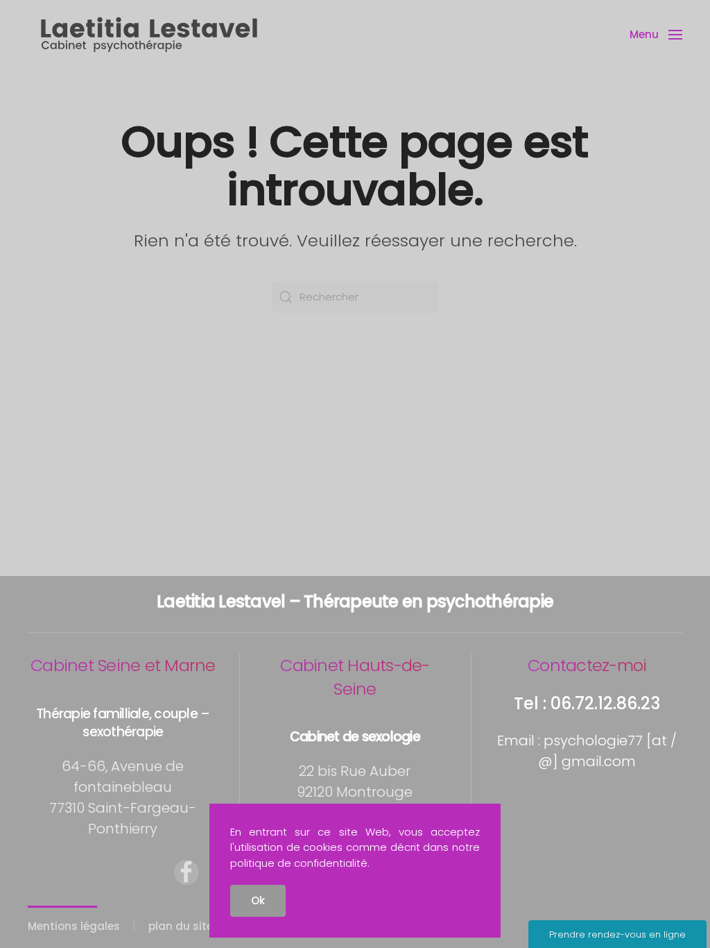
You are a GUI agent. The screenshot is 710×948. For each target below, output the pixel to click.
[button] (656, 34)
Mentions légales (74, 926)
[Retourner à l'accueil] (149, 34)
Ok (258, 900)
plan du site (180, 926)
